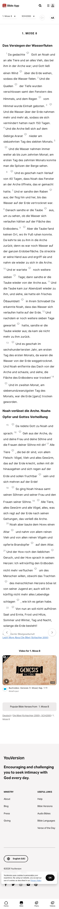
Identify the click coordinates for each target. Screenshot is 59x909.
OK (50, 877)
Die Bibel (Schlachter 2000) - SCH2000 (32, 715)
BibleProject (14, 691)
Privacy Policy (36, 880)
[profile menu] (50, 5)
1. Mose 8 (7, 16)
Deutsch (7, 715)
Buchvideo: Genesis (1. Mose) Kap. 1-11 (31, 688)
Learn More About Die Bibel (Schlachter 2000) (25, 637)
